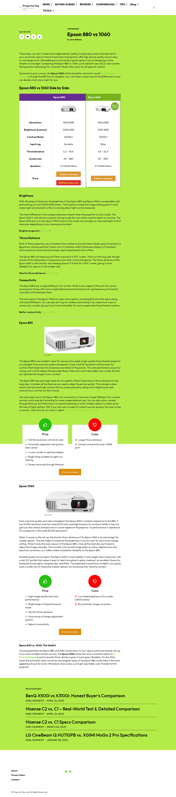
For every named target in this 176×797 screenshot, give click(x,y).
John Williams (76, 40)
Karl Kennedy (35, 700)
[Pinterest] (33, 36)
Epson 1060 (52, 273)
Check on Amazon (70, 472)
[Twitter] (27, 36)
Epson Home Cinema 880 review (81, 410)
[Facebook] (21, 36)
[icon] (66, 772)
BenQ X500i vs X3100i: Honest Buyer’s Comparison (75, 695)
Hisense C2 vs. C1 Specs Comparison (61, 722)
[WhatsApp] (39, 36)
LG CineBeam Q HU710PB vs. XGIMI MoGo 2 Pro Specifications (86, 735)
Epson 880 (46, 230)
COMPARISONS (73, 29)
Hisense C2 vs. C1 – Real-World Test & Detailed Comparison (83, 709)
